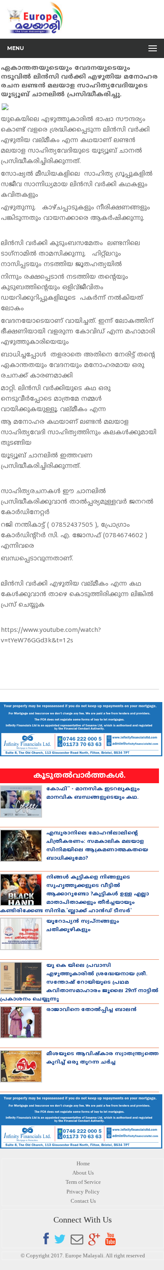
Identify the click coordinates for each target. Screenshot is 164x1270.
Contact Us (83, 1201)
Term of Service (83, 1182)
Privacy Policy (83, 1191)
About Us (83, 1173)
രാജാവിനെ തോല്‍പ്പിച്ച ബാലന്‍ (91, 1010)
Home (83, 1163)
